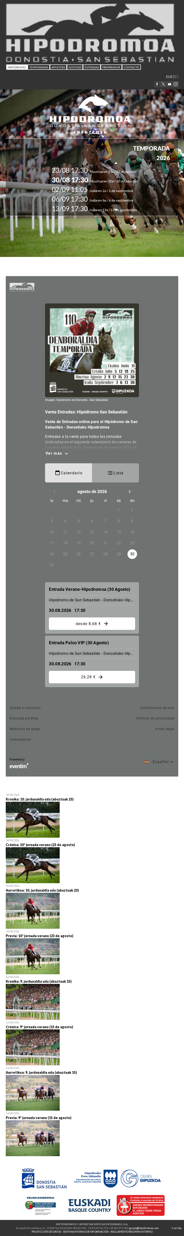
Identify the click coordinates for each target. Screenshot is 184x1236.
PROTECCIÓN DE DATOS (46, 1231)
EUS (169, 77)
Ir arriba (177, 1228)
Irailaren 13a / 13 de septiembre (103, 210)
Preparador (111, 67)
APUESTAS (58, 67)
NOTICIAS (75, 67)
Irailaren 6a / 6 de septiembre (101, 200)
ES (176, 77)
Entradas (92, 67)
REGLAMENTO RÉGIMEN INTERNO (132, 1231)
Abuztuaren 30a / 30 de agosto (102, 181)
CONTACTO (131, 67)
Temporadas (38, 67)
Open (92, 815)
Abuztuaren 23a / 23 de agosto (102, 171)
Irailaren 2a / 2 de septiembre (101, 191)
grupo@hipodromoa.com (144, 1228)
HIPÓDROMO (17, 67)
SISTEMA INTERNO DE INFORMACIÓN (86, 1231)
